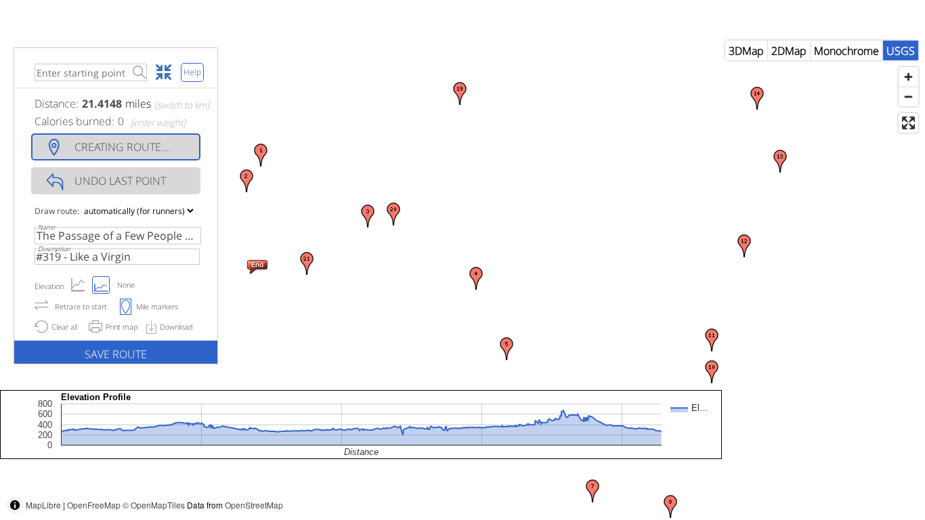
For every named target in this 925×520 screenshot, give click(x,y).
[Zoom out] (908, 96)
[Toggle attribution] (15, 505)
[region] (462, 277)
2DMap (788, 50)
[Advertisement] (678, 489)
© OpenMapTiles (154, 505)
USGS (900, 50)
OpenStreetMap (254, 505)
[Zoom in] (908, 77)
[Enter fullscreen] (908, 123)
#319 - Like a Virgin (83, 256)
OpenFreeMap (94, 505)
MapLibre (43, 505)
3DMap (746, 50)
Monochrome (846, 50)
